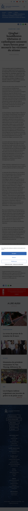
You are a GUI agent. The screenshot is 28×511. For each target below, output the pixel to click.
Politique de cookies (8, 264)
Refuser (14, 257)
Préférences (14, 261)
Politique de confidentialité (18, 264)
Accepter (14, 253)
